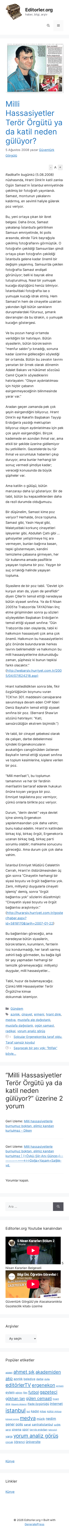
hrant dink (53, 1014)
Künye (10, 1461)
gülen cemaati (39, 1398)
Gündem (16, 1008)
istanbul (16, 1410)
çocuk (9, 1442)
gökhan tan (15, 1398)
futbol (33, 1392)
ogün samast (44, 1025)
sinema (16, 1429)
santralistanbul (42, 1424)
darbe (39, 1378)
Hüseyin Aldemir (19, 1404)
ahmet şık (24, 1372)
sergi (8, 1429)
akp (9, 1378)
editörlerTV (18, 1385)
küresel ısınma (12, 1419)
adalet (9, 1372)
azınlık (15, 1014)
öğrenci (19, 1442)
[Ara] (58, 1206)
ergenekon (43, 1385)
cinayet (27, 1014)
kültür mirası (54, 1411)
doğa (47, 1379)
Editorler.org (39, 10)
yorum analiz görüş (31, 1031)
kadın (35, 1411)
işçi (28, 1411)
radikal (10, 1031)
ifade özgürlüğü (38, 1404)
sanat (27, 1424)
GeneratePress (34, 1524)
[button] (48, 25)
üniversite (33, 1442)
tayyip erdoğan (38, 1429)
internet (56, 1404)
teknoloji (52, 1429)
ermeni (39, 1014)
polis (19, 1424)
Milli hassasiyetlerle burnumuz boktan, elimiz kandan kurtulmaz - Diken (30, 1125)
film (25, 1392)
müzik (41, 1419)
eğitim (18, 1392)
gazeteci (48, 1392)
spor (25, 1429)
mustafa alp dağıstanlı (33, 1020)
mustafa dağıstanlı (19, 1025)
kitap (43, 1411)
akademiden (48, 1372)
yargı (9, 1436)
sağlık (57, 1424)
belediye (29, 1379)
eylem (10, 1392)
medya (11, 1020)
